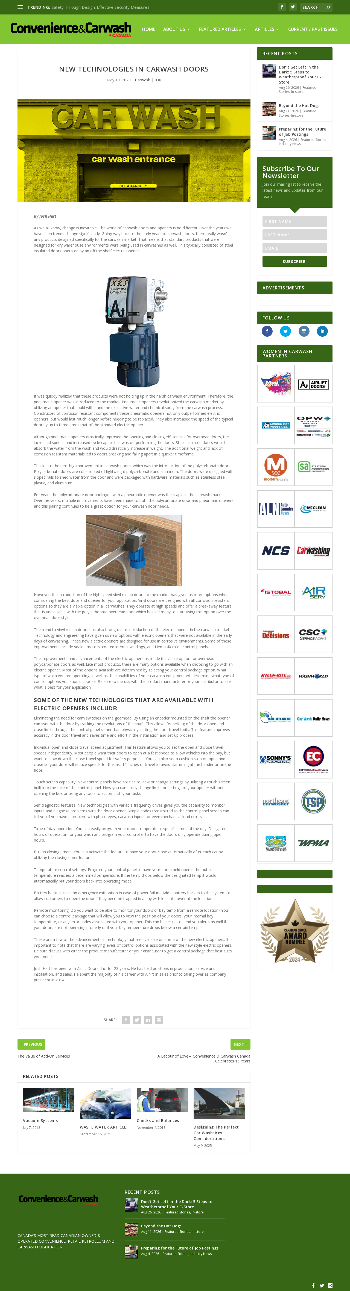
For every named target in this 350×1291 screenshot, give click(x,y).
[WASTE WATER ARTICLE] (105, 1103)
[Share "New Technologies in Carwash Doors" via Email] (158, 1019)
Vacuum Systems (40, 1120)
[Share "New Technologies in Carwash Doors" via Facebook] (126, 1019)
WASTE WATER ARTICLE (103, 1127)
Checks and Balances (158, 1120)
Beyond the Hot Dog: (299, 105)
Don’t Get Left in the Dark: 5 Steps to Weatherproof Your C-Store (300, 74)
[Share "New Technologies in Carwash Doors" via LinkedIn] (147, 1019)
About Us (174, 29)
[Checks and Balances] (162, 1100)
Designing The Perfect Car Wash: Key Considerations (216, 1132)
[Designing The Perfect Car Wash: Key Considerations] (219, 1103)
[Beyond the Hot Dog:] (269, 109)
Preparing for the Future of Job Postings (302, 131)
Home (148, 29)
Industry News (290, 143)
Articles (264, 29)
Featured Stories (313, 139)
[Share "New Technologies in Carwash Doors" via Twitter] (137, 1019)
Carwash (142, 79)
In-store (297, 91)
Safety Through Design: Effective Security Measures (101, 7)
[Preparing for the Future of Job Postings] (269, 133)
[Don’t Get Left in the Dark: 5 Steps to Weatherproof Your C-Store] (269, 71)
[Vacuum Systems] (48, 1100)
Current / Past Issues (313, 29)
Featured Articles (220, 29)
